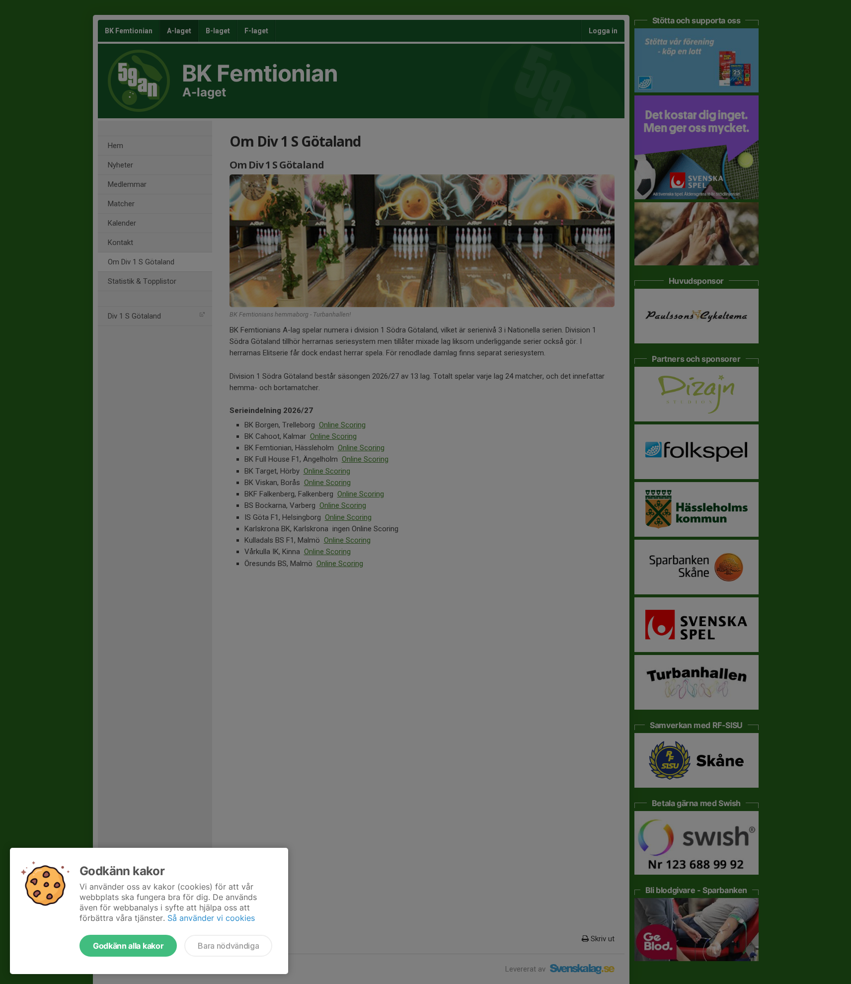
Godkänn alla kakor (128, 946)
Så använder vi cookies (211, 918)
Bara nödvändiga (228, 946)
